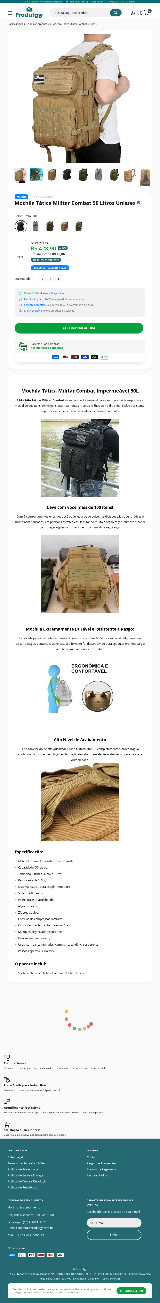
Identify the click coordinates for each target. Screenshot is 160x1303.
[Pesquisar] (116, 12)
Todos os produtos (38, 24)
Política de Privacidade (23, 1169)
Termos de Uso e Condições (26, 1163)
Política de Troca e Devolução (27, 1181)
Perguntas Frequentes (101, 1163)
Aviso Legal (15, 1157)
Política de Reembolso (22, 1187)
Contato (92, 1157)
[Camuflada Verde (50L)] (79, 226)
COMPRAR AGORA (81, 328)
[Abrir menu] (10, 13)
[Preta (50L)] (21, 226)
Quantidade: (23, 279)
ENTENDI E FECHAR (131, 1291)
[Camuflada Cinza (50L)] (35, 226)
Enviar (114, 1234)
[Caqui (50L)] (64, 226)
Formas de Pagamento (102, 1169)
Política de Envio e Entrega (25, 1175)
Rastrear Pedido (97, 1175)
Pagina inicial (15, 24)
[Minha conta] (133, 13)
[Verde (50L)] (50, 226)
